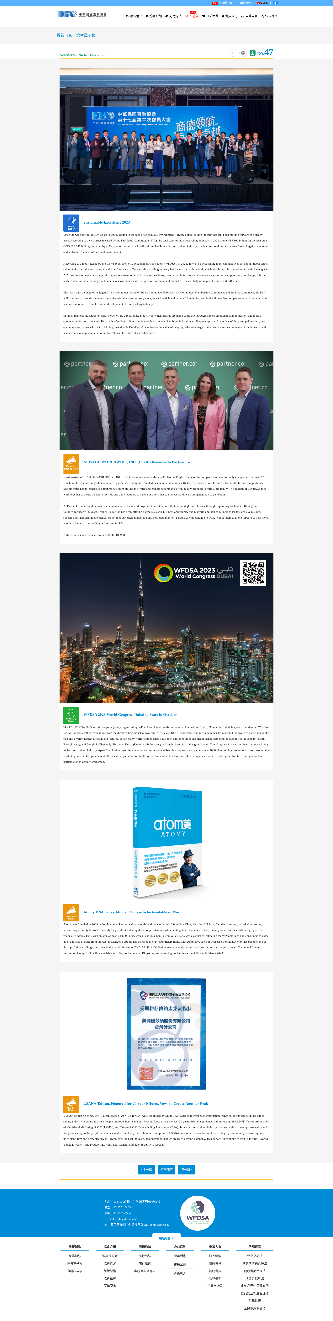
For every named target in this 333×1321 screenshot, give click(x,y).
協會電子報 (85, 35)
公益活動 (212, 16)
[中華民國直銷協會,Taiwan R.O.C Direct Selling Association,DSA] (243, 53)
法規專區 (271, 16)
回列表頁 (167, 1169)
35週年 (194, 16)
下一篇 (185, 1169)
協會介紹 (156, 16)
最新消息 (136, 16)
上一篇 (147, 1169)
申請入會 (251, 16)
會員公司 (231, 16)
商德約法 (175, 16)
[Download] (252, 53)
